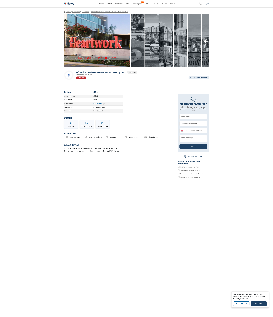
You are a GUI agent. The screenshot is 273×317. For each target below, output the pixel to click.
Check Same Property (198, 78)
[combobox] (191, 123)
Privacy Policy (241, 303)
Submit (193, 146)
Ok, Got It (258, 303)
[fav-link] (201, 4)
